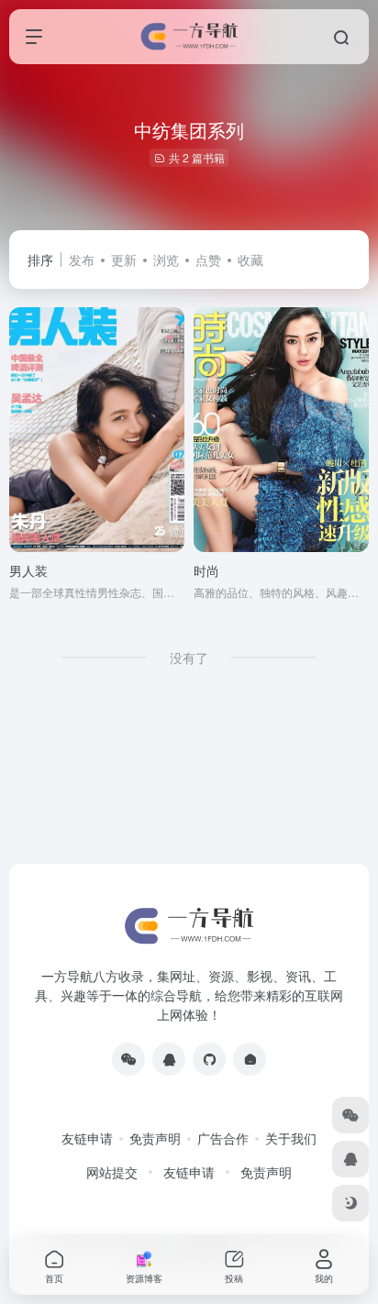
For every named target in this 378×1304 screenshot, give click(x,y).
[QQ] (168, 1059)
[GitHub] (209, 1059)
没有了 (189, 657)
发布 (81, 259)
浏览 (166, 259)
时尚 (206, 570)
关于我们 (291, 1138)
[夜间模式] (350, 1203)
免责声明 (155, 1138)
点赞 (208, 259)
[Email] (249, 1059)
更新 (124, 259)
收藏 (250, 259)
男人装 (28, 570)
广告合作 (223, 1138)
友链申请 (87, 1138)
